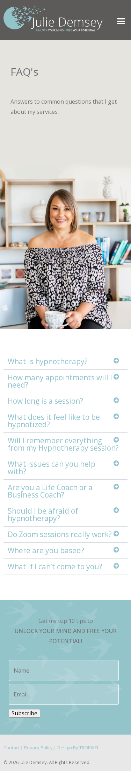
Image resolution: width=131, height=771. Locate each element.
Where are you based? (46, 550)
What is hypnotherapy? (48, 361)
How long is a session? (45, 401)
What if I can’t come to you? (55, 566)
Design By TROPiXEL (78, 747)
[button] (121, 21)
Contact (11, 747)
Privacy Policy (38, 747)
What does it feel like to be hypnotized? (54, 420)
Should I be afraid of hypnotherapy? (43, 514)
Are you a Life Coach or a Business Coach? (50, 491)
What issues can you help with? (51, 467)
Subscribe (24, 713)
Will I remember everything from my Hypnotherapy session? (63, 444)
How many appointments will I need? (60, 381)
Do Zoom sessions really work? (60, 534)
